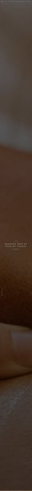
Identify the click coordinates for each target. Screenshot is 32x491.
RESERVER (29, 1)
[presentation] (26, 455)
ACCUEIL (9, 1)
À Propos (11, 1)
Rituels (14, 1)
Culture (26, 1)
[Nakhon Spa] (3, 2)
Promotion (23, 1)
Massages (17, 1)
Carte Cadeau (20, 1)
